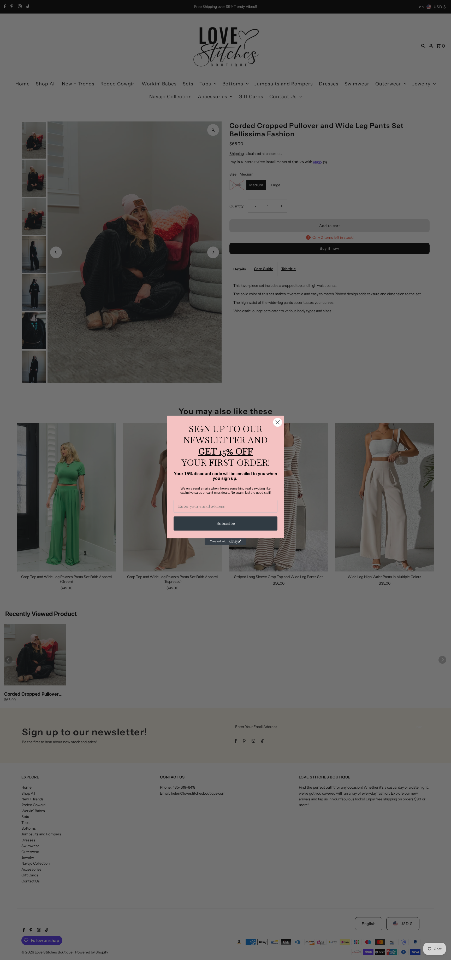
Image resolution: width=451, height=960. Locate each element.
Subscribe (225, 523)
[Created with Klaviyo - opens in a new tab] (225, 541)
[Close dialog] (277, 422)
